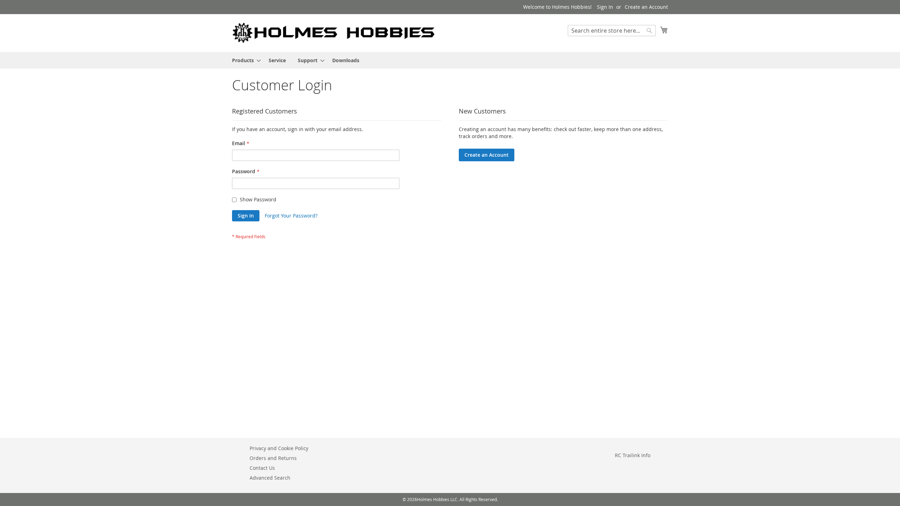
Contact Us (262, 468)
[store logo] (334, 32)
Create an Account (646, 7)
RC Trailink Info (632, 455)
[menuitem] (244, 60)
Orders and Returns (273, 458)
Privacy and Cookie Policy (279, 448)
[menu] (450, 60)
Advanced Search (270, 477)
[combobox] (612, 30)
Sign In (605, 7)
